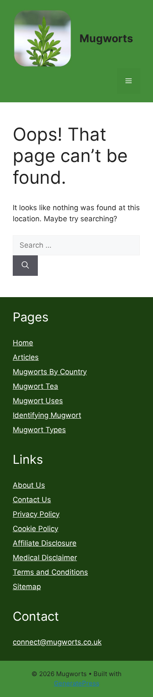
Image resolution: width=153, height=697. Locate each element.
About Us (29, 485)
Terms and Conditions (50, 572)
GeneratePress (76, 683)
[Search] (25, 265)
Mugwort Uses (38, 400)
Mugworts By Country (50, 371)
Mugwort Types (39, 429)
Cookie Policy (35, 528)
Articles (26, 357)
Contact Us (32, 499)
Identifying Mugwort (47, 415)
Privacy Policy (36, 514)
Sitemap (27, 586)
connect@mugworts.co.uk (57, 642)
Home (23, 342)
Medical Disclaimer (45, 557)
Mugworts (106, 38)
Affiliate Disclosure (44, 543)
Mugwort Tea (35, 386)
